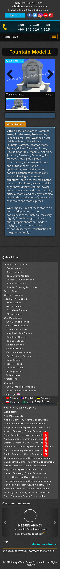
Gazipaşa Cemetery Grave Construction (27, 458)
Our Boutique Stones (18, 356)
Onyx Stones (13, 360)
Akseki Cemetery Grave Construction (25, 431)
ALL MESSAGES (13, 416)
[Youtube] (45, 15)
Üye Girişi (15, 15)
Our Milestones (13, 318)
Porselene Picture (16, 310)
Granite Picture (15, 306)
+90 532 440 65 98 (32, 3)
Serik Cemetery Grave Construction (25, 496)
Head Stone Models (15, 299)
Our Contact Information (20, 386)
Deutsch (45, 398)
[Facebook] (29, 15)
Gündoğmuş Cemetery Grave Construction (29, 462)
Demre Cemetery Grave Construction (26, 442)
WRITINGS (10, 412)
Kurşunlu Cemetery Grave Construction (27, 427)
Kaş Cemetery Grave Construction (24, 469)
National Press (15, 367)
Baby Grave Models (17, 276)
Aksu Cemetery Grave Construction (24, 435)
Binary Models (14, 272)
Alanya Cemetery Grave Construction (26, 439)
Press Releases (13, 364)
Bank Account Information (21, 390)
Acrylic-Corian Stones (19, 333)
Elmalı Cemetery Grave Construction (25, 450)
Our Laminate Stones (18, 352)
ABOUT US (10, 379)
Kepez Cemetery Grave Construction (25, 477)
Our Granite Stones (17, 321)
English (29, 398)
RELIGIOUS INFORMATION (20, 408)
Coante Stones (15, 348)
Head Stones (13, 302)
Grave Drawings (13, 295)
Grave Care (11, 291)
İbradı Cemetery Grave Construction (25, 465)
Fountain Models (16, 283)
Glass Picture (14, 314)
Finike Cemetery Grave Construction (25, 454)
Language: (10, 394)
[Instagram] (40, 15)
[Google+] (50, 15)
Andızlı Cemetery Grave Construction (26, 419)
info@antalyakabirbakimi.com (33, 10)
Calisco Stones (15, 344)
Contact (8, 383)
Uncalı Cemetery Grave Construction (25, 423)
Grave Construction (15, 264)
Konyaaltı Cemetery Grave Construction (27, 481)
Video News (13, 375)
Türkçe (13, 398)
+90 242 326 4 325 (36, 6)
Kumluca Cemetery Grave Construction (27, 488)
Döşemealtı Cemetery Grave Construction (28, 446)
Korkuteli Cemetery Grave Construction (27, 484)
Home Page (10, 37)
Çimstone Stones (16, 337)
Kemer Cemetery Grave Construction (25, 473)
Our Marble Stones (17, 325)
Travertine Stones (16, 329)
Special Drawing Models (20, 279)
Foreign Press (14, 371)
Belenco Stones (15, 341)
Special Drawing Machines (21, 287)
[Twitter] (34, 15)
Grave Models (14, 268)
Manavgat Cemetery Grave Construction (27, 492)
